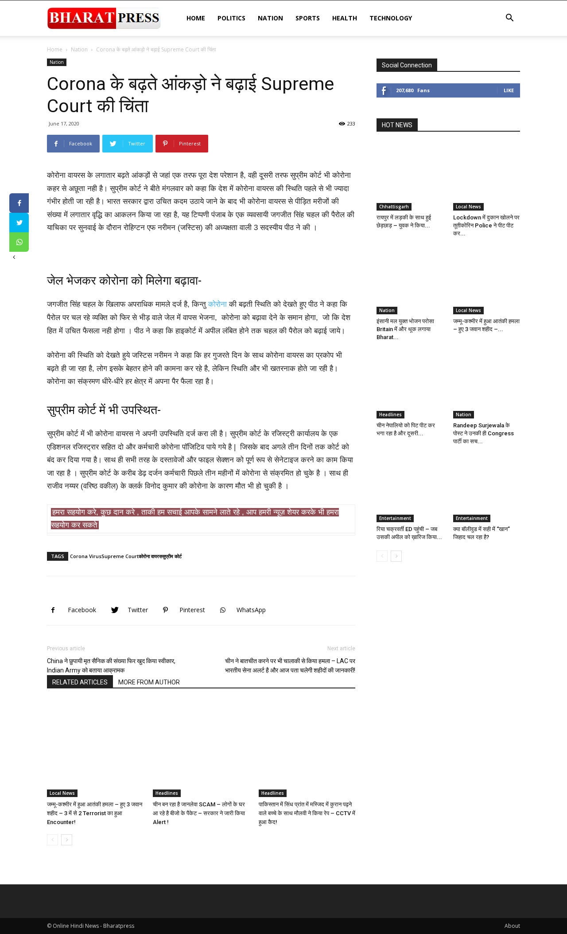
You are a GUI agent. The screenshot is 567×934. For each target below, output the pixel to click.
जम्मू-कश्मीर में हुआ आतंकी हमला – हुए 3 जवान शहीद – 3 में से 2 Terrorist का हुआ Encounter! (94, 813)
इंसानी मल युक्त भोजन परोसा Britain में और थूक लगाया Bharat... (405, 329)
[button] (509, 19)
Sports (307, 18)
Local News (62, 793)
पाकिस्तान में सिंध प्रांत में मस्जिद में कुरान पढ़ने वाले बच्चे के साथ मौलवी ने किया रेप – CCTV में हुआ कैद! (307, 813)
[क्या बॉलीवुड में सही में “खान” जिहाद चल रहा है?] (486, 489)
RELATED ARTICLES (80, 682)
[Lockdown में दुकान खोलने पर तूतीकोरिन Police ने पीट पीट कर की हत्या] (486, 177)
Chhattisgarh (394, 206)
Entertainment (395, 518)
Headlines (166, 793)
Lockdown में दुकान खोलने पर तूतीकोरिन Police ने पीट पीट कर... (486, 225)
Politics (231, 18)
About (512, 926)
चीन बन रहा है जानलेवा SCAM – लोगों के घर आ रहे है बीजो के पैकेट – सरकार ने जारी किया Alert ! (199, 813)
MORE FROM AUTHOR (149, 682)
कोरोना (217, 304)
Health (344, 18)
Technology (390, 18)
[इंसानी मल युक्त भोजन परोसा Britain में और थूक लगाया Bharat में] (410, 281)
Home (195, 18)
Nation (270, 18)
